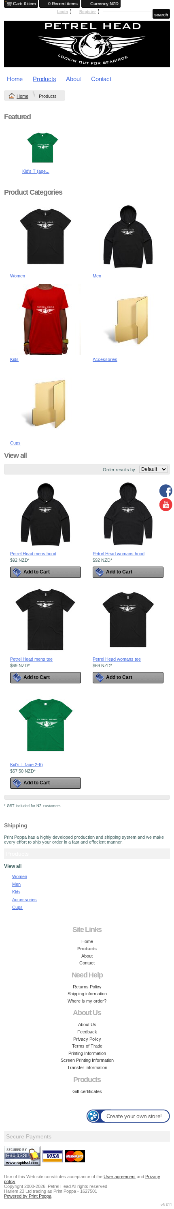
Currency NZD (104, 3)
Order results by (119, 469)
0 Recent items (63, 3)
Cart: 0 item (24, 3)
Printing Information (87, 1053)
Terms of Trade (87, 1046)
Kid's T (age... (35, 171)
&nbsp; (45, 236)
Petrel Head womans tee (117, 659)
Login (62, 11)
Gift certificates (87, 1091)
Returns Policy (87, 986)
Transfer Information (87, 1067)
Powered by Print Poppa (27, 1196)
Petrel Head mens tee (31, 659)
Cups (15, 442)
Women (17, 275)
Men (97, 275)
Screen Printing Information (87, 1060)
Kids (14, 359)
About (73, 78)
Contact (101, 78)
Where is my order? (87, 1001)
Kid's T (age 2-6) (26, 764)
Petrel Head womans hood (118, 553)
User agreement (120, 1176)
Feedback (87, 1031)
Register (87, 11)
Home (15, 78)
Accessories (105, 359)
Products (44, 78)
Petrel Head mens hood (33, 553)
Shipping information (87, 993)
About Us (87, 1024)
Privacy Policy (87, 1039)
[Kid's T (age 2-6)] (42, 166)
